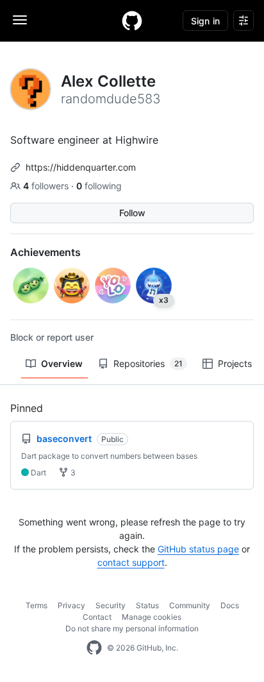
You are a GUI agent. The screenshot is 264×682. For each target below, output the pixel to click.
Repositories (148, 363)
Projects (235, 363)
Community (189, 605)
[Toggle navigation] (19, 20)
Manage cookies (151, 617)
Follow (132, 212)
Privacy (71, 605)
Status (147, 605)
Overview (62, 363)
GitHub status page (198, 548)
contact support (131, 562)
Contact (97, 617)
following (99, 185)
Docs (229, 605)
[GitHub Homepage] (94, 648)
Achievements (45, 252)
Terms (36, 605)
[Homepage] (132, 20)
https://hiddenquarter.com (81, 167)
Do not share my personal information (132, 628)
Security (110, 605)
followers (47, 185)
